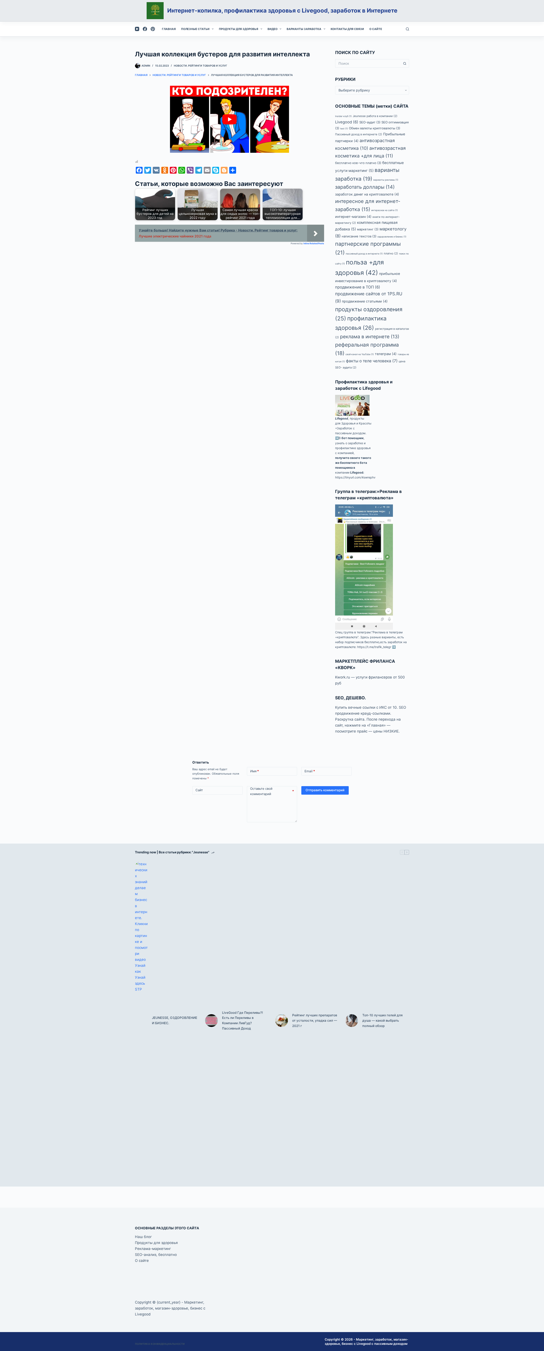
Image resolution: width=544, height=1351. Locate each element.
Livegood (346, 122)
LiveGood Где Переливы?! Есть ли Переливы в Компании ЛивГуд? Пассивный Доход (242, 1020)
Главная (169, 29)
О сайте (375, 29)
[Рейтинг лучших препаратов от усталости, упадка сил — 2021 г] (281, 1020)
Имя (254, 771)
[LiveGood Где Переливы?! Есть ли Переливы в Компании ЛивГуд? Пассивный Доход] (211, 1020)
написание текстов (359, 236)
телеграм (386, 354)
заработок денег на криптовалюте (367, 194)
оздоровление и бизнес (391, 236)
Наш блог (143, 1237)
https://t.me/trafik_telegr (374, 647)
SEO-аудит (369, 122)
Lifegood (341, 418)
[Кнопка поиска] (405, 63)
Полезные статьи (195, 29)
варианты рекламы (385, 180)
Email (310, 771)
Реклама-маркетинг (153, 1249)
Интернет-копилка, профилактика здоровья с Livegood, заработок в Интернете (282, 10)
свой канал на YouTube (360, 354)
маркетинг (367, 229)
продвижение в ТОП (357, 287)
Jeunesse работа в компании (375, 116)
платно (391, 253)
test (344, 128)
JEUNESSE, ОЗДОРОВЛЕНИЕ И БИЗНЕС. (174, 1020)
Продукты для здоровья (238, 29)
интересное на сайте (384, 210)
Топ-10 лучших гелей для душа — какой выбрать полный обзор (382, 1020)
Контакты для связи (347, 29)
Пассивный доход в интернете (358, 134)
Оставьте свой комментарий (272, 791)
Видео (273, 29)
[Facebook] (145, 29)
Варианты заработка (304, 29)
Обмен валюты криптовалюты (374, 128)
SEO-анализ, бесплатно (156, 1254)
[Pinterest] (153, 29)
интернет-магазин (353, 216)
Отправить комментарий (325, 790)
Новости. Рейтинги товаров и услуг (200, 65)
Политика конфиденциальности (160, 1343)
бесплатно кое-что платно (358, 163)
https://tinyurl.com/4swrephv (355, 477)
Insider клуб (343, 116)
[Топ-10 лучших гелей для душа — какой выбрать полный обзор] (351, 1020)
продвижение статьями (365, 301)
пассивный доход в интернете (364, 253)
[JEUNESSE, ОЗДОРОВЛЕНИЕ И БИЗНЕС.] (141, 1020)
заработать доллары (365, 187)
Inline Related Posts (313, 243)
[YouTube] (137, 29)
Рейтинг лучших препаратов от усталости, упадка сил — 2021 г (314, 1020)
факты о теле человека (372, 360)
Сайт (199, 790)
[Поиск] (407, 29)
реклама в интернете (369, 336)
